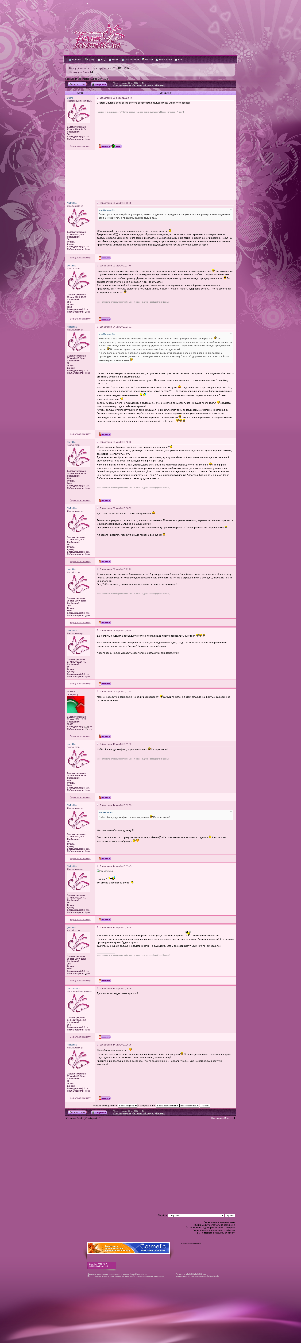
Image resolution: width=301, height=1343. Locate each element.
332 (86, 726)
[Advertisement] (150, 175)
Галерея (76, 59)
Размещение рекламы (191, 1243)
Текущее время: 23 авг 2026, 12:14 (128, 83)
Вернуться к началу (80, 146)
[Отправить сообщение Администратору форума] (76, 3)
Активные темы (99, 79)
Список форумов (122, 85)
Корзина (160, 85)
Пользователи (131, 59)
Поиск (115, 59)
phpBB (189, 1274)
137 (86, 729)
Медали (148, 59)
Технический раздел (143, 85)
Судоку (90, 59)
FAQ (103, 59)
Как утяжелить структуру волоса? (92, 68)
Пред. (86, 72)
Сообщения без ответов (77, 79)
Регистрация (165, 59)
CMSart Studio (212, 1276)
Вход (180, 59)
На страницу (76, 72)
